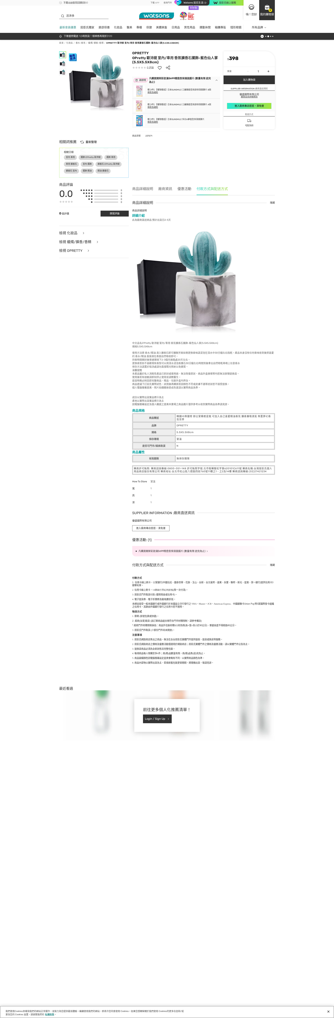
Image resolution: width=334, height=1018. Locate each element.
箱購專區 (220, 27)
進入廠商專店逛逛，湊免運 (249, 105)
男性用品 (189, 27)
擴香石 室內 (71, 171)
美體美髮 (161, 27)
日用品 (176, 27)
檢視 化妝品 (68, 233)
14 (163, 590)
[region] (167, 1012)
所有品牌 (257, 27)
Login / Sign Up (155, 718)
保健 (149, 27)
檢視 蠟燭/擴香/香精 (75, 242)
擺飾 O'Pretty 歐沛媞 (91, 157)
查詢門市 (168, 3)
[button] (267, 10)
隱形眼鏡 (235, 27)
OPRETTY (140, 53)
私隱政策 (49, 1014)
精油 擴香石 (103, 171)
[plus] (268, 71)
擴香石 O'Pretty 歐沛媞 (109, 164)
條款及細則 (153, 92)
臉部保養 (104, 27)
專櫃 (139, 27)
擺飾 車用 (110, 157)
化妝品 (118, 27)
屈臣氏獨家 (87, 27)
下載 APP (154, 3)
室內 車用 (70, 157)
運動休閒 (205, 27)
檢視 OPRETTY (71, 251)
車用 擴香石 (71, 164)
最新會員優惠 (67, 27)
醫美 (129, 27)
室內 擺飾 (87, 164)
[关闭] (328, 1011)
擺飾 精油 (87, 171)
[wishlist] (159, 67)
